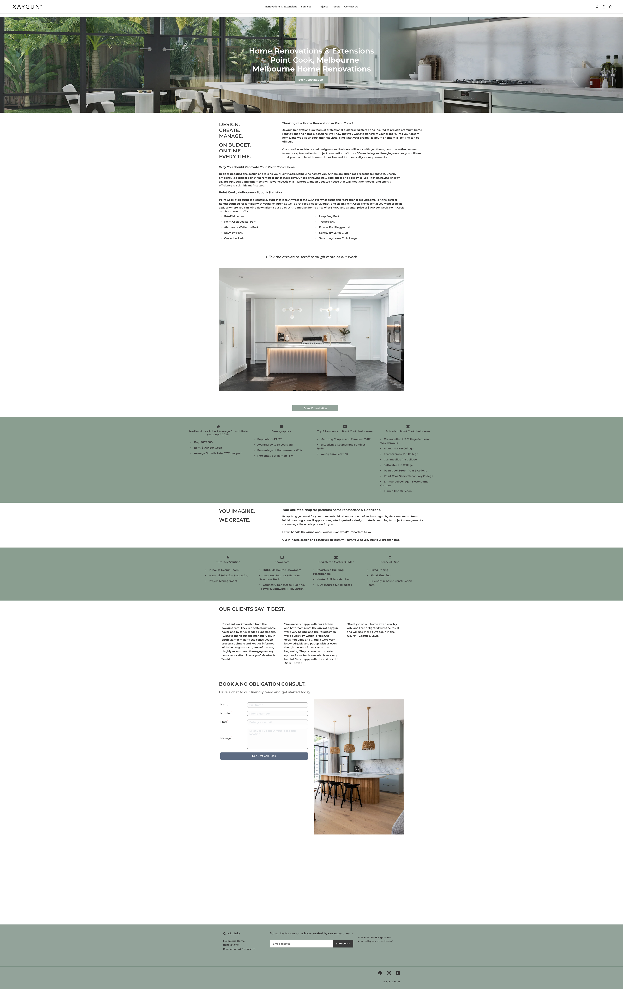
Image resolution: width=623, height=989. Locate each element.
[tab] (294, 390)
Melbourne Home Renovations (311, 68)
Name (224, 704)
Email (224, 721)
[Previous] (6, 14)
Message (226, 738)
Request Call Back (264, 755)
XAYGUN (395, 981)
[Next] (616, 14)
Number (226, 713)
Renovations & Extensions (239, 949)
